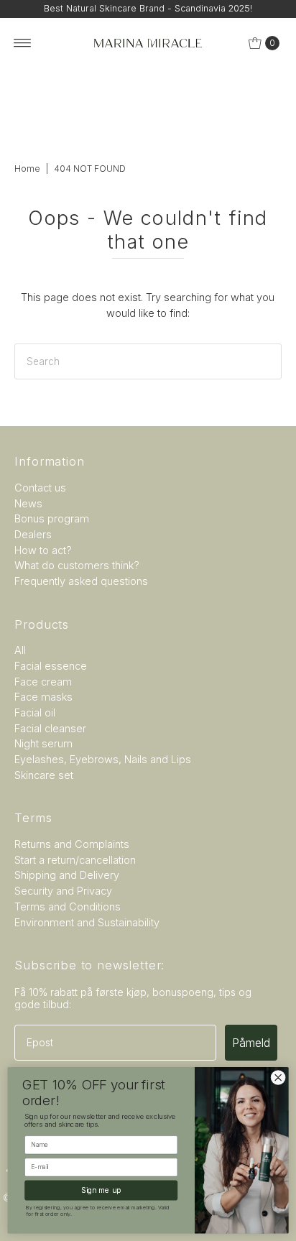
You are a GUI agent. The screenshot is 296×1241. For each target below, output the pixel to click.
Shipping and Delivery (66, 875)
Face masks (43, 697)
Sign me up (101, 1190)
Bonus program (51, 518)
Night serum (43, 743)
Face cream (43, 681)
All (20, 650)
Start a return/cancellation (75, 860)
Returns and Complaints (71, 844)
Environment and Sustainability (86, 922)
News (28, 503)
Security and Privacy (63, 891)
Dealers (33, 534)
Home (27, 168)
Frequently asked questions (81, 581)
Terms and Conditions (67, 906)
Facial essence (50, 666)
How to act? (43, 550)
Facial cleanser (50, 728)
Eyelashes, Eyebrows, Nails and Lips (102, 759)
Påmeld (251, 1042)
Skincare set (43, 775)
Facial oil (34, 712)
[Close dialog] (278, 1077)
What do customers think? (76, 565)
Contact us (40, 487)
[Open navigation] (22, 43)
